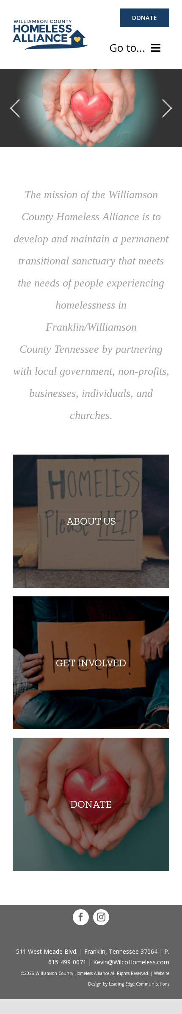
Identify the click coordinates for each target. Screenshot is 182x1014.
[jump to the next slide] (167, 108)
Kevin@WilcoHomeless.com (131, 962)
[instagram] (101, 917)
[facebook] (81, 917)
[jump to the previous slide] (14, 108)
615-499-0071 (67, 962)
